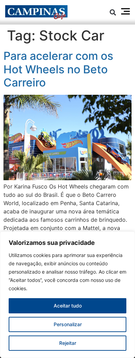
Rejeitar (67, 343)
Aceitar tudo (68, 306)
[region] (67, 294)
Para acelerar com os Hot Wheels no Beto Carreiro (58, 69)
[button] (113, 12)
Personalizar (68, 324)
